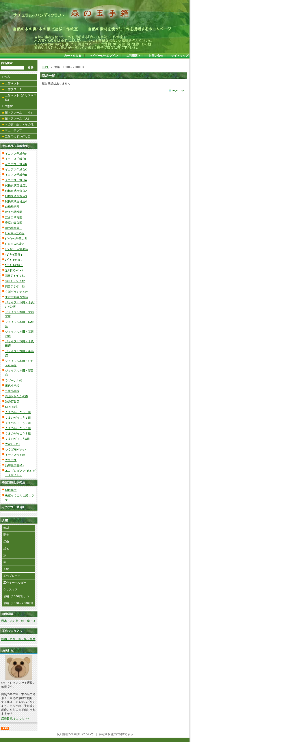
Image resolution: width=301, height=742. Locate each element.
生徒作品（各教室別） (16, 146)
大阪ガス (11, 460)
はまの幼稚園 (13, 212)
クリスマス (10, 589)
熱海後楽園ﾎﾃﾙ (14, 465)
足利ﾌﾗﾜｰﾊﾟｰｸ (14, 270)
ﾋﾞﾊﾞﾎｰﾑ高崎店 (14, 244)
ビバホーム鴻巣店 (16, 249)
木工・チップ (13, 130)
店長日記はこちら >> (15, 718)
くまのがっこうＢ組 (18, 433)
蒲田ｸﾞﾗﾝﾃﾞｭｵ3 (15, 286)
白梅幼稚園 (12, 206)
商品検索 (7, 63)
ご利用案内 (133, 55)
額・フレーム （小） (19, 112)
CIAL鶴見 (11, 407)
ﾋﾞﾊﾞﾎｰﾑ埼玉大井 (16, 238)
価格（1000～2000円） (19, 603)
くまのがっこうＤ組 (18, 423)
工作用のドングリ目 (18, 136)
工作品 (5, 77)
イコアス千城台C (16, 169)
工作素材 (7, 106)
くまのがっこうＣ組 (18, 428)
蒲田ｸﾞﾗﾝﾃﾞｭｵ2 (15, 281)
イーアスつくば (15, 454)
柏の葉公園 (13, 228)
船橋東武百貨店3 (16, 196)
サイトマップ (179, 55)
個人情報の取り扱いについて (75, 734)
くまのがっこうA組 (17, 438)
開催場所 (11, 490)
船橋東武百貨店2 (16, 190)
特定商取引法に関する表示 (116, 734)
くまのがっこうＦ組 (18, 412)
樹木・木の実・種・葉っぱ (18, 621)
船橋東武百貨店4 (16, 201)
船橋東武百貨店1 (16, 185)
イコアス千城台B (16, 174)
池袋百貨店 (12, 401)
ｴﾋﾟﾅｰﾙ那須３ (14, 265)
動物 (6, 534)
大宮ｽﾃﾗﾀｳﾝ (12, 444)
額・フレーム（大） (18, 118)
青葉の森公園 (13, 222)
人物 (6, 569)
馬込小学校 (12, 385)
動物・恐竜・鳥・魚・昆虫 (18, 639)
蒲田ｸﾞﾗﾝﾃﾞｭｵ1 (15, 275)
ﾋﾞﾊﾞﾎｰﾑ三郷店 (14, 233)
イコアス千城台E (16, 159)
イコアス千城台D (16, 164)
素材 (6, 527)
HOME (45, 67)
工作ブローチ (13, 89)
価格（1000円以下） (16, 596)
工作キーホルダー (14, 582)
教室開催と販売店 (13, 482)
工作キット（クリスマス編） (20, 97)
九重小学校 (12, 391)
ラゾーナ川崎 (13, 380)
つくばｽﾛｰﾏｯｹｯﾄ (15, 449)
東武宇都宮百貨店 (16, 297)
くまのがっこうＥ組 (18, 417)
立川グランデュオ (16, 291)
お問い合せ (156, 55)
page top (178, 90)
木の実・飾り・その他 (19, 124)
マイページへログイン (103, 55)
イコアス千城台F (16, 153)
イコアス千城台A (16, 180)
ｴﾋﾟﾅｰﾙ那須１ (14, 254)
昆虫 (6, 541)
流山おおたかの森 (16, 396)
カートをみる (72, 55)
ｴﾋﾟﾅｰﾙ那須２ (14, 260)
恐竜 (6, 548)
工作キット (12, 83)
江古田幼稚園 (13, 217)
